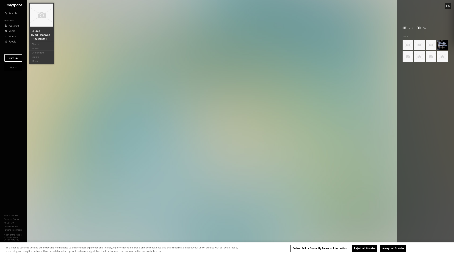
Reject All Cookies (364, 248)
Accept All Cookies (393, 248)
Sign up (13, 58)
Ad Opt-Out (9, 222)
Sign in (13, 67)
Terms (16, 219)
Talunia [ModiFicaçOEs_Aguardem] (40, 34)
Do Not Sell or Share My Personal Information (319, 248)
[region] (227, 248)
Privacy (7, 219)
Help (6, 215)
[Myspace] (13, 4)
